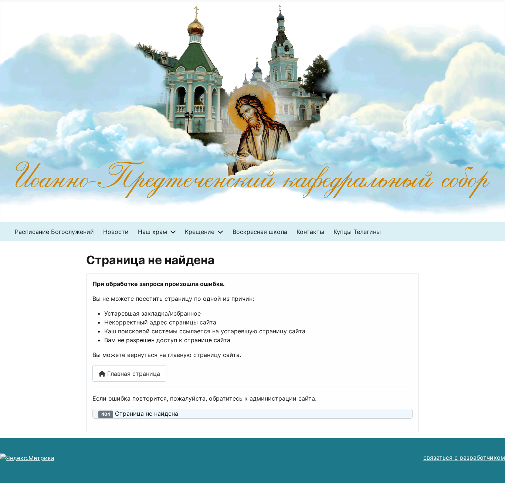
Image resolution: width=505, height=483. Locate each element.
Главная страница (132, 373)
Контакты (310, 231)
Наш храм (152, 231)
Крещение (199, 231)
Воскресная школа (260, 231)
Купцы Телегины (357, 231)
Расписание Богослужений (54, 231)
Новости (116, 231)
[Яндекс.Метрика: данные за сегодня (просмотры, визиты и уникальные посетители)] (27, 457)
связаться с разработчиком (464, 457)
